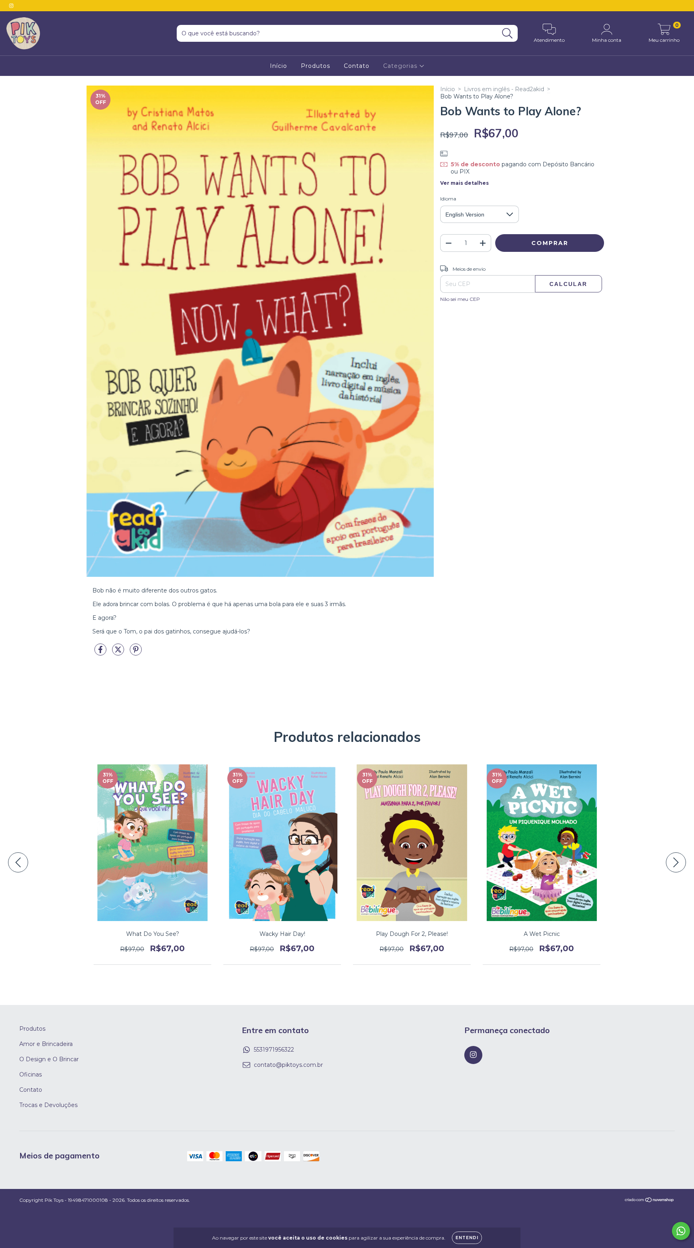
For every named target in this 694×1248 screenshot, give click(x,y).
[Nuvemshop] (650, 1200)
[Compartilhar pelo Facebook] (101, 653)
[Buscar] (507, 33)
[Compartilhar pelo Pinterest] (136, 653)
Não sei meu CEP (460, 299)
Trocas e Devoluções (48, 1105)
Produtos (315, 65)
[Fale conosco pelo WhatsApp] (681, 1231)
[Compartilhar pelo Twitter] (119, 653)
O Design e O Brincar (49, 1059)
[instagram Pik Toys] (11, 5)
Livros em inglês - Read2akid (504, 89)
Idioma (448, 199)
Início (278, 65)
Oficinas (30, 1074)
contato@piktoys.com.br (288, 1064)
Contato (356, 65)
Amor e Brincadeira (46, 1044)
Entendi (466, 1237)
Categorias (401, 65)
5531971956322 (274, 1049)
